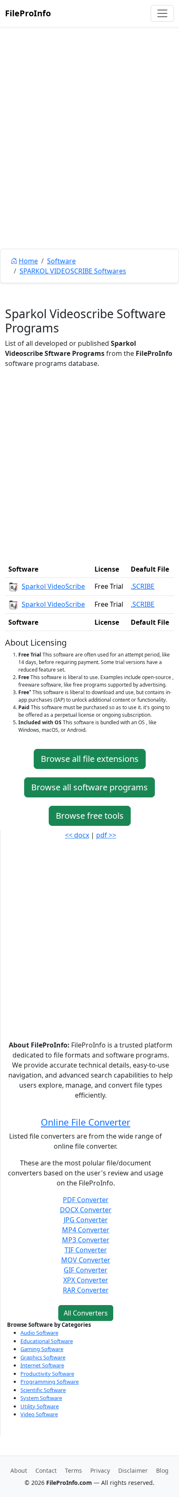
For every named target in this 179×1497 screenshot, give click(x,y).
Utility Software (39, 1406)
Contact (46, 1470)
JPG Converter (86, 1219)
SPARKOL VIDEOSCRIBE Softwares (73, 271)
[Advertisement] (89, 157)
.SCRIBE (142, 586)
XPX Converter (85, 1280)
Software (61, 261)
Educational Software (46, 1341)
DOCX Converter (86, 1209)
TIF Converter (86, 1249)
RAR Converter (86, 1290)
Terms (73, 1470)
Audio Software (39, 1332)
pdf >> (106, 835)
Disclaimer (133, 1470)
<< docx (77, 835)
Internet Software (42, 1365)
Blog (162, 1470)
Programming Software (49, 1381)
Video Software (39, 1414)
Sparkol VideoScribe (53, 586)
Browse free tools (90, 815)
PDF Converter (86, 1199)
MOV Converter (85, 1260)
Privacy (100, 1470)
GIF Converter (85, 1270)
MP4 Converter (85, 1229)
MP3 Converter (85, 1239)
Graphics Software (42, 1357)
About (18, 1470)
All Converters (86, 1313)
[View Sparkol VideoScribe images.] (13, 586)
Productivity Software (47, 1373)
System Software (41, 1398)
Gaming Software (41, 1349)
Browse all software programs (89, 787)
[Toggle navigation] (162, 13)
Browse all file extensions (90, 758)
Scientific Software (43, 1390)
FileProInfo (28, 13)
